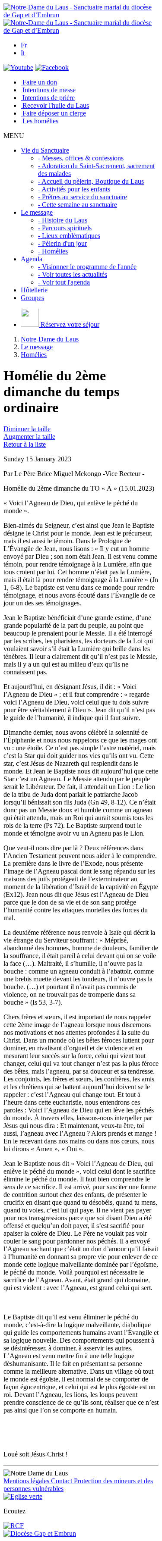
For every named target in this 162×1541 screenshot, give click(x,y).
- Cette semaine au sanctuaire (77, 204)
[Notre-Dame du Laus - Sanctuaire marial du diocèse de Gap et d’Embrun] (81, 15)
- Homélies (53, 251)
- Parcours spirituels (65, 228)
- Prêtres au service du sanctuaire (82, 196)
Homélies (34, 354)
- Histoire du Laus (62, 220)
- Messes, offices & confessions (81, 158)
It (23, 52)
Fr (24, 45)
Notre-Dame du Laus (50, 339)
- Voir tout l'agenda (64, 282)
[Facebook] (52, 67)
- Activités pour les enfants (74, 189)
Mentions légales (27, 1481)
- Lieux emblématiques (69, 235)
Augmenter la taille (29, 436)
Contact (62, 1481)
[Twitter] (18, 67)
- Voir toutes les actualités (72, 274)
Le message (37, 347)
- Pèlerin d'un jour (62, 243)
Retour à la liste (24, 444)
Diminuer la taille (27, 428)
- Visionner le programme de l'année (87, 266)
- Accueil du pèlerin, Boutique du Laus (91, 181)
